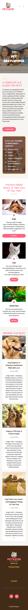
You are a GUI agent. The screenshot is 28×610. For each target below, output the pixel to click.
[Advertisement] (14, 27)
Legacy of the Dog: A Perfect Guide (14, 432)
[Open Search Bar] (19, 6)
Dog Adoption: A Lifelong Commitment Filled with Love (14, 365)
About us (14, 563)
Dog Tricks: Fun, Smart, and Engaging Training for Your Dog (14, 501)
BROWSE (14, 236)
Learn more (9, 129)
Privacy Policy (14, 567)
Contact (14, 581)
